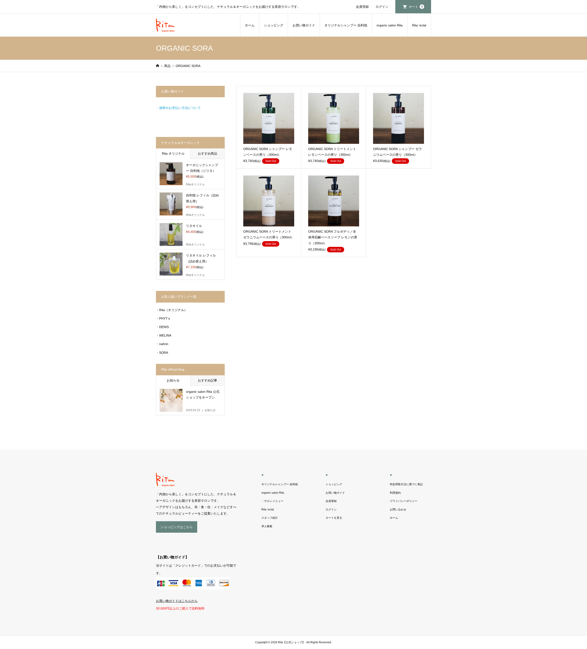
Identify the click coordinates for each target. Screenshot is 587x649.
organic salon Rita (390, 25)
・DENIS (162, 327)
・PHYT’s (163, 318)
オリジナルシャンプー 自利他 (345, 25)
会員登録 (362, 6)
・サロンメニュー (272, 501)
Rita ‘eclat (419, 25)
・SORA (162, 352)
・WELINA (163, 335)
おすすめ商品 (207, 153)
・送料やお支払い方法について (178, 108)
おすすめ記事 (207, 380)
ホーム (250, 25)
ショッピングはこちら (177, 527)
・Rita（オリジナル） (171, 310)
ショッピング (273, 25)
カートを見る (334, 517)
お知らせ (173, 380)
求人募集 (266, 526)
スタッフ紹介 (269, 517)
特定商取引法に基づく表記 (406, 484)
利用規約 (395, 492)
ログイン (382, 6)
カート (416, 6)
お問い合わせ (398, 509)
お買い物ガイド (304, 25)
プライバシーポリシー (403, 501)
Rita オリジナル (173, 153)
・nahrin (162, 344)
